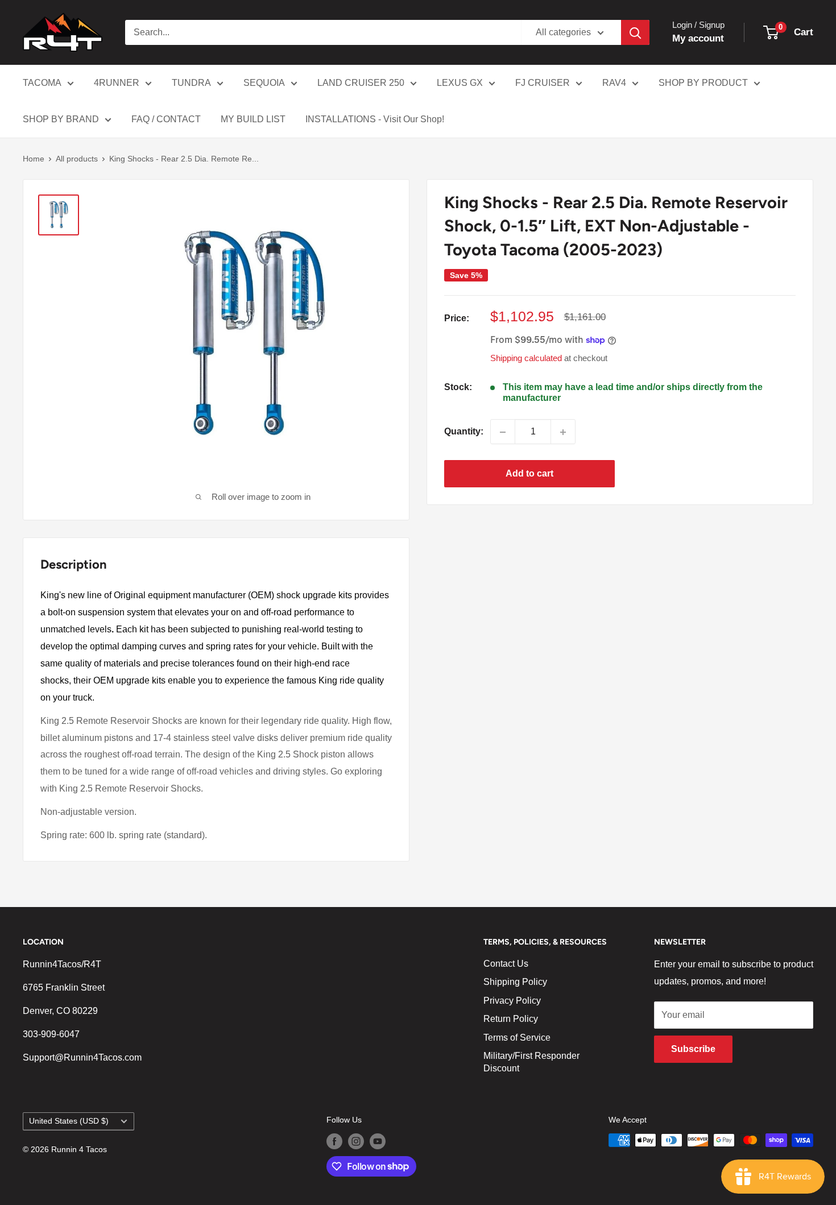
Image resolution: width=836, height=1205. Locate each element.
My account (698, 38)
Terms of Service (517, 1037)
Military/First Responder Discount (531, 1062)
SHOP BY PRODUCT (703, 83)
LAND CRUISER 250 (360, 83)
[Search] (635, 32)
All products (77, 158)
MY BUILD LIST (253, 119)
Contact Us (505, 963)
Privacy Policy (512, 1000)
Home (33, 158)
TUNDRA (191, 83)
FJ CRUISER (542, 83)
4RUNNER (116, 83)
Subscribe (693, 1049)
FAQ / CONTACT (166, 119)
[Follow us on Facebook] (334, 1141)
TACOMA (42, 83)
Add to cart (529, 474)
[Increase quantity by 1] (563, 432)
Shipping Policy (515, 982)
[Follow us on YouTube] (378, 1141)
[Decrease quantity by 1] (503, 432)
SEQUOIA (264, 83)
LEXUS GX (460, 83)
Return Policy (510, 1019)
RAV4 (614, 83)
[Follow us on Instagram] (356, 1141)
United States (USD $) (69, 1121)
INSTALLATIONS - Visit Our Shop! (374, 119)
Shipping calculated (526, 358)
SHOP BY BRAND (61, 119)
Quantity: (463, 432)
